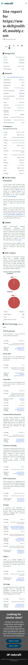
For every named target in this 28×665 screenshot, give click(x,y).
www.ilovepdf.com (20, 440)
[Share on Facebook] (17, 46)
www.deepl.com (21, 350)
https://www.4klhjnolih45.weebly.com (15, 77)
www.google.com (20, 550)
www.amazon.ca (20, 499)
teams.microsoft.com (19, 539)
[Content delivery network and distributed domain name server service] (23, 340)
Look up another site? (10, 39)
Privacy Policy (20, 659)
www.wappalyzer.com (19, 348)
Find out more (14, 641)
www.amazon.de (20, 501)
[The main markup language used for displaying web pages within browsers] (23, 531)
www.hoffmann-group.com (18, 473)
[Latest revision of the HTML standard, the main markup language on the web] (23, 543)
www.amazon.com (20, 604)
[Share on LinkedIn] (21, 46)
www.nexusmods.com (19, 409)
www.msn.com (21, 577)
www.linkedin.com (20, 579)
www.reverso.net (20, 408)
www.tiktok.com (20, 474)
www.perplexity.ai (20, 439)
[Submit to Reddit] (9, 46)
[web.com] (23, 311)
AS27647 (21, 90)
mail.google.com (20, 552)
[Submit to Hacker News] (9, 48)
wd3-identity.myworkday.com (18, 528)
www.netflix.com (20, 472)
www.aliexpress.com (19, 605)
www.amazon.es (20, 498)
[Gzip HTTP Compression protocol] (23, 493)
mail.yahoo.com (20, 551)
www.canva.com (20, 347)
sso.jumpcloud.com (20, 441)
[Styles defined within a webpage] (23, 599)
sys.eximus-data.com (21, 399)
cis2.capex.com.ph (20, 540)
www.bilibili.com (20, 538)
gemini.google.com (20, 580)
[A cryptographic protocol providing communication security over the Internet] (23, 365)
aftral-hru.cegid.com (19, 527)
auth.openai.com (20, 410)
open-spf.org (12, 196)
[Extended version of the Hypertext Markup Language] (23, 519)
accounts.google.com (19, 373)
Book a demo (13, 646)
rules (16, 189)
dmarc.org (17, 240)
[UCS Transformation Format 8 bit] (23, 466)
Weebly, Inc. (21, 79)
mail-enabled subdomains (15, 214)
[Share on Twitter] (14, 46)
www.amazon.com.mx (19, 606)
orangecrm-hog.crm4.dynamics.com (19, 375)
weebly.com (21, 102)
